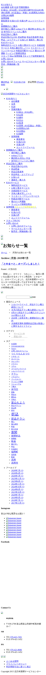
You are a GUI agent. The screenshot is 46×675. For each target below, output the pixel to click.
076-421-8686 (16, 650)
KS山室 (22, 10)
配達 (13, 457)
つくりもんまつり (20, 353)
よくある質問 (12, 661)
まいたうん (15, 359)
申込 (13, 447)
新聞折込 (15, 436)
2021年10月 (17, 492)
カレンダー (15, 361)
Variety (13, 349)
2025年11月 (17, 478)
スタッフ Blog (7, 56)
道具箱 (13, 455)
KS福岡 (10, 15)
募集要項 (5, 21)
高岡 (13, 460)
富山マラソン (16, 405)
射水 (13, 410)
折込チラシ (18, 418)
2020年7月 (17, 495)
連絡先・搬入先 (36, 40)
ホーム (4, 252)
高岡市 (14, 463)
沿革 (12, 7)
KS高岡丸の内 (35, 13)
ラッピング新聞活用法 (16, 53)
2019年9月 (17, 497)
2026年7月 (17, 470)
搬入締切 (14, 424)
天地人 (13, 399)
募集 (13, 392)
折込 (18, 336)
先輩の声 (23, 21)
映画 (13, 441)
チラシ (14, 374)
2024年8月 (17, 489)
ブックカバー (16, 379)
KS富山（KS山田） (10, 10)
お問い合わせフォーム (11, 61)
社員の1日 (14, 21)
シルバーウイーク (18, 371)
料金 (13, 427)
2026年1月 (17, 476)
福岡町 (14, 452)
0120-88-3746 (19, 82)
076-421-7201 (16, 637)
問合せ (13, 395)
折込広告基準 (33, 37)
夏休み (13, 397)
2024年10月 (17, 487)
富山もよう (18, 402)
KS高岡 (14, 344)
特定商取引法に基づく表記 (18, 667)
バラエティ (15, 377)
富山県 (13, 408)
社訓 (16, 7)
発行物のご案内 (8, 29)
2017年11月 (17, 503)
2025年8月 (17, 481)
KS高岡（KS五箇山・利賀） (16, 13)
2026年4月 (17, 473)
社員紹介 (14, 449)
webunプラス (21, 29)
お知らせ (24, 40)
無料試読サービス (9, 45)
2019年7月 (17, 500)
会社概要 (5, 7)
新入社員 (14, 429)
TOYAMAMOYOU (17, 346)
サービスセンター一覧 (32, 61)
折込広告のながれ (9, 37)
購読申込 (5, 82)
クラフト (14, 364)
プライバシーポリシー (16, 664)
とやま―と (15, 356)
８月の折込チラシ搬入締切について (27, 310)
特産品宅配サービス (25, 51)
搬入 (13, 422)
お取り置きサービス (27, 45)
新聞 (14, 432)
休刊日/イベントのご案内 (15, 32)
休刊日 (14, 389)
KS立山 (35, 10)
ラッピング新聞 (17, 382)
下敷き (13, 387)
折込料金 (22, 37)
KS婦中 (28, 10)
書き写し (14, 444)
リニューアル (16, 384)
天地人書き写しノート (20, 48)
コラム (13, 366)
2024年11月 (17, 484)
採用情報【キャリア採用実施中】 (29, 56)
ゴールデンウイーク (18, 369)
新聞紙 (13, 439)
